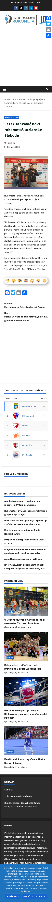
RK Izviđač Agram (29, 406)
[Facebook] (48, 18)
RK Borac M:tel (28, 416)
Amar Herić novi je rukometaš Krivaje (23, 558)
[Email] (48, 30)
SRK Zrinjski (27, 455)
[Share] (48, 35)
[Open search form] (47, 89)
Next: (26, 317)
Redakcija (11, 143)
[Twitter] (48, 24)
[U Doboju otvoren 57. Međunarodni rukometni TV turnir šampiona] (26, 601)
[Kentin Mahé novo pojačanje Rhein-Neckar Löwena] (26, 740)
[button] (4, 89)
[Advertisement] (26, 56)
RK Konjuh (26, 435)
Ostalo (10, 612)
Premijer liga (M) (11, 117)
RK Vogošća (27, 445)
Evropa (10, 657)
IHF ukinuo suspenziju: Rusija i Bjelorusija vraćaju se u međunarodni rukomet (25, 714)
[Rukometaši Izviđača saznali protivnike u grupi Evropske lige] (26, 646)
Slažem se (13, 896)
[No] (48, 883)
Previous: (24, 305)
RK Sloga (25, 426)
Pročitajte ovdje (34, 896)
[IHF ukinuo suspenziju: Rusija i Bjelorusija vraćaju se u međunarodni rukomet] (26, 691)
